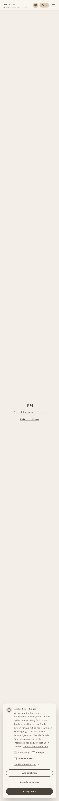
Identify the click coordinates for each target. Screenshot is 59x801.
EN (46, 5)
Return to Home (29, 419)
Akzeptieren (29, 791)
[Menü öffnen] (53, 5)
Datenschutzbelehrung (35, 746)
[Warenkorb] (35, 5)
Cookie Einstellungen (25, 764)
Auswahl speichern (29, 782)
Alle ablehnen (29, 773)
